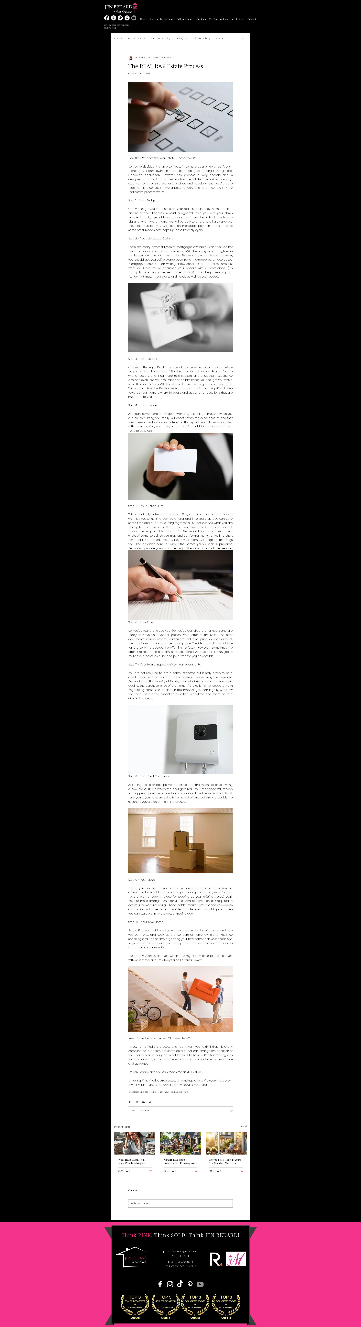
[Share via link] (150, 1102)
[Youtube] (133, 17)
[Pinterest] (127, 17)
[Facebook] (106, 17)
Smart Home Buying (160, 38)
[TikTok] (120, 17)
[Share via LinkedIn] (143, 1102)
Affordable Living (201, 38)
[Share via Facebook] (129, 1102)
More (218, 38)
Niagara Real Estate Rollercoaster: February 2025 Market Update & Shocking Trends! (180, 1161)
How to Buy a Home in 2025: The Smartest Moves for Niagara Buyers (225, 1161)
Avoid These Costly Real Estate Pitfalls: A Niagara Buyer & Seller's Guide (131, 1161)
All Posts (118, 38)
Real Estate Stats (136, 38)
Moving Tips (182, 38)
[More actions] (231, 57)
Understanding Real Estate (142, 1092)
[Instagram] (113, 17)
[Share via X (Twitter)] (136, 1102)
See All (243, 1126)
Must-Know (163, 1092)
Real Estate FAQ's (179, 1092)
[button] (161, 17)
